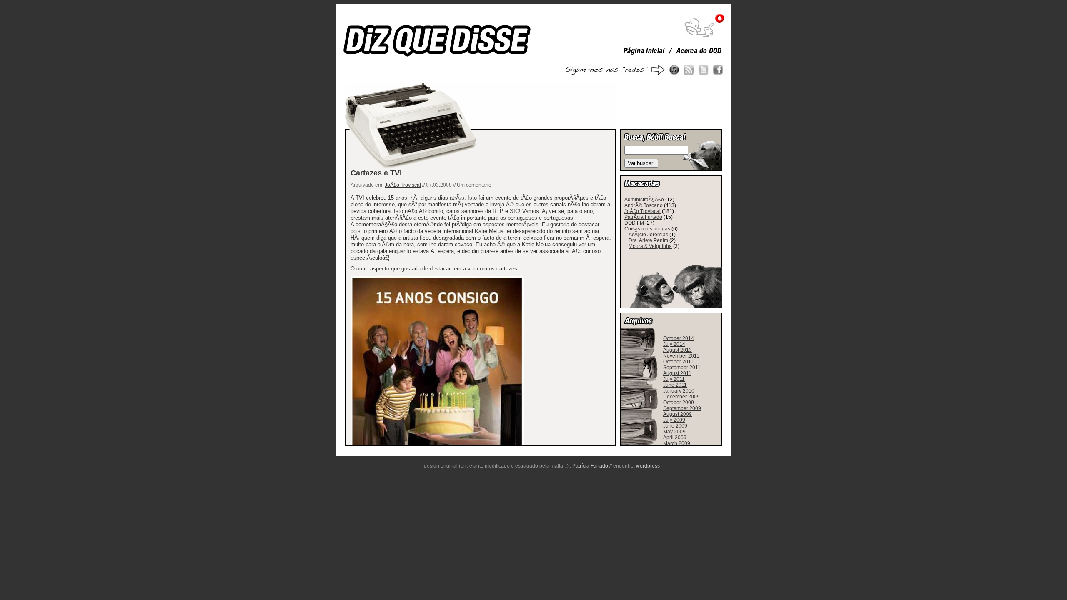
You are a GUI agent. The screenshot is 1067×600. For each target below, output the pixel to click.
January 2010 (678, 391)
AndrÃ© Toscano (643, 205)
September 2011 (682, 367)
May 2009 (674, 432)
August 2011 (677, 373)
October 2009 (678, 402)
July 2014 (674, 344)
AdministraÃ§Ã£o (644, 199)
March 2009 (676, 443)
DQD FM (634, 223)
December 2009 (681, 397)
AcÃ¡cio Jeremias (648, 235)
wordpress (648, 466)
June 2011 (675, 385)
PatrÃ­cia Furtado (643, 217)
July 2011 (674, 379)
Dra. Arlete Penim (648, 240)
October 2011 (678, 362)
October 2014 (678, 338)
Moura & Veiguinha (650, 246)
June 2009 (675, 426)
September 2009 (682, 408)
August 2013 (677, 350)
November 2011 (681, 356)
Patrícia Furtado (590, 466)
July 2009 (674, 420)
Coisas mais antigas (647, 229)
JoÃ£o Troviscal (403, 185)
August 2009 (677, 414)
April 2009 (674, 437)
